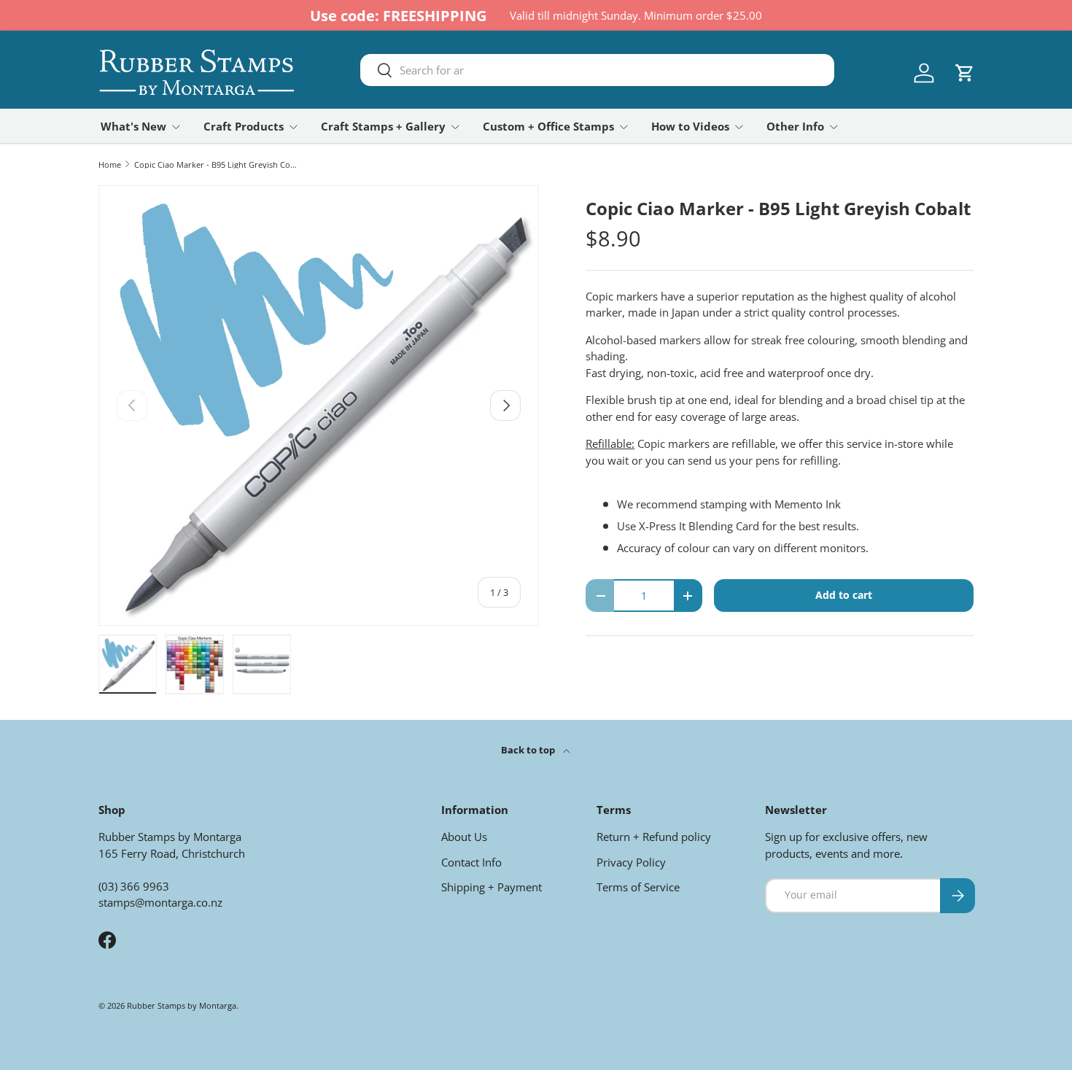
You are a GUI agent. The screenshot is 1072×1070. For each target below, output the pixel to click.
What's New (133, 126)
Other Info (795, 126)
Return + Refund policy (654, 836)
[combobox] (597, 70)
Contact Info (471, 862)
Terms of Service (638, 887)
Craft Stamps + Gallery (383, 126)
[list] (318, 405)
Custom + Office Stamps (548, 126)
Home (109, 164)
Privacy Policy (631, 862)
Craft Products (243, 126)
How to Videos (690, 126)
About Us (464, 836)
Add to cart (843, 595)
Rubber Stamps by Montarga (181, 1005)
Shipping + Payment (491, 887)
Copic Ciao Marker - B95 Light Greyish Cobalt (216, 164)
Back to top (529, 749)
